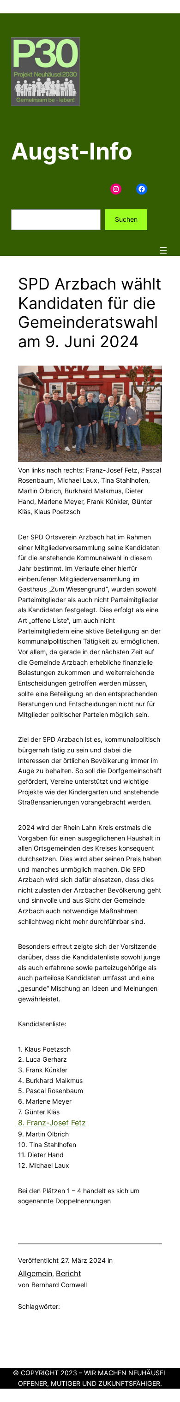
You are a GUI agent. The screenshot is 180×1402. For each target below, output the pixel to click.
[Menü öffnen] (163, 250)
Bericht (68, 1273)
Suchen (126, 219)
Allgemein (35, 1273)
